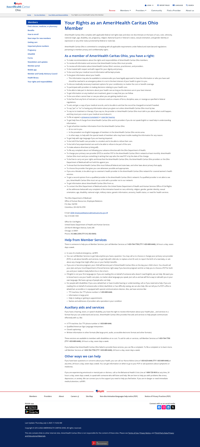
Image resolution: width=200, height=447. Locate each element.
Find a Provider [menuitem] (174, 10)
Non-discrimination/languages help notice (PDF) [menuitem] (119, 396)
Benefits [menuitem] (31, 30)
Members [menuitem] (124, 10)
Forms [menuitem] (30, 58)
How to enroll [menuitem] (33, 34)
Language (179, 5)
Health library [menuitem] (33, 78)
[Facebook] (159, 407)
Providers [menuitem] (140, 10)
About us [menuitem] (190, 10)
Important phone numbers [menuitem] (38, 46)
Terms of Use (133, 433)
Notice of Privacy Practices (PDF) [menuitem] (158, 396)
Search (191, 5)
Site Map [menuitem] (89, 396)
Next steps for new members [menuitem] (39, 38)
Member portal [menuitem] (34, 66)
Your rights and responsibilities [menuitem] (40, 82)
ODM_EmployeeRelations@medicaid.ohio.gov (88, 213)
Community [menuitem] (156, 10)
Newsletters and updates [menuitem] (38, 62)
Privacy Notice (145, 433)
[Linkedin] (168, 407)
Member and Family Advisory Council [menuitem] (42, 74)
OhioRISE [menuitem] (31, 54)
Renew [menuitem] (112, 10)
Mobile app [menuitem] (32, 70)
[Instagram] (164, 407)
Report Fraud (165, 5)
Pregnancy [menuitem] (32, 50)
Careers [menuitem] (74, 396)
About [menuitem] (61, 396)
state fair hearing (108, 117)
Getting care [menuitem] (32, 42)
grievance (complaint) (90, 117)
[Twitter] (173, 407)
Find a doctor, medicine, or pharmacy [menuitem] (42, 26)
